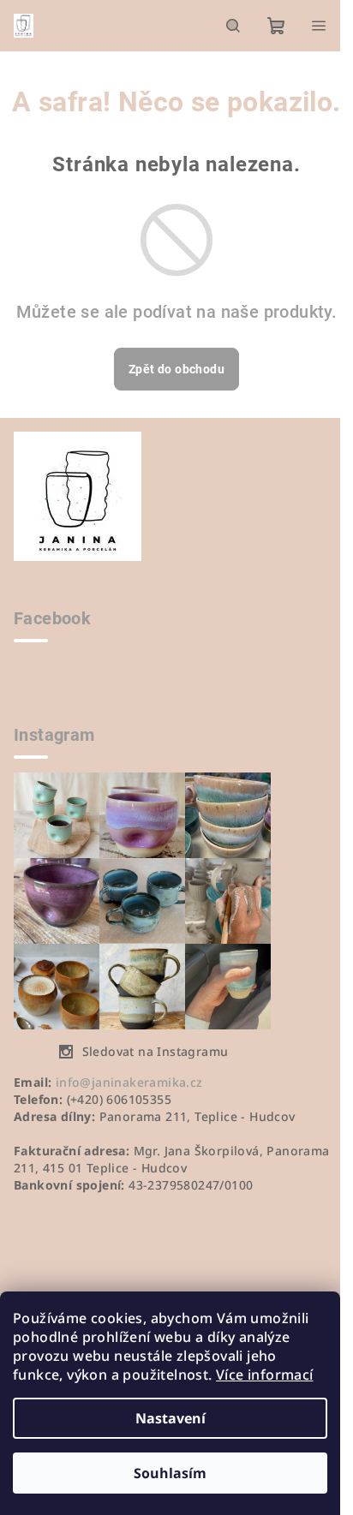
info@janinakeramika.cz (129, 1082)
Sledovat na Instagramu (155, 1051)
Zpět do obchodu (176, 369)
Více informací (265, 1374)
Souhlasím (170, 1473)
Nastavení (170, 1418)
